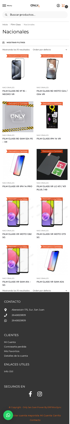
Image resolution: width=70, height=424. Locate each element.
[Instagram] (39, 394)
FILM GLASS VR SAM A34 (50, 281)
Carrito (57, 415)
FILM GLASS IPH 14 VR (49, 138)
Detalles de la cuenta (16, 355)
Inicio (5, 24)
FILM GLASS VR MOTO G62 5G (17, 236)
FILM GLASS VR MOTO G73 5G (51, 236)
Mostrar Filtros (16, 42)
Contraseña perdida (15, 346)
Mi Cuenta (10, 342)
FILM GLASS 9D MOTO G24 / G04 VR (52, 92)
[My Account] (58, 6)
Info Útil (8, 371)
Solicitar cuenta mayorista (24, 415)
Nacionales (8, 87)
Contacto (35, 420)
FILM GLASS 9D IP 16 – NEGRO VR (14, 92)
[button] (8, 415)
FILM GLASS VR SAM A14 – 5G (16, 283)
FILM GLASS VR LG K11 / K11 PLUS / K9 (51, 188)
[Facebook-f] (30, 394)
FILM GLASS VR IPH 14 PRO (17, 186)
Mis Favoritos (11, 351)
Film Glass (16, 24)
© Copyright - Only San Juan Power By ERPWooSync (35, 407)
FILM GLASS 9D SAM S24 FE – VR (17, 140)
